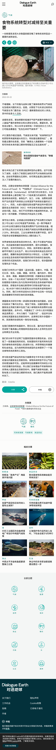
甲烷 (4, 499)
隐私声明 (34, 697)
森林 (41, 669)
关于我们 (6, 697)
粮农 (41, 631)
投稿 (4, 708)
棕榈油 (5, 471)
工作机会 (6, 703)
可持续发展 (18, 432)
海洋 (41, 613)
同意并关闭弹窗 (10, 746)
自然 (14, 613)
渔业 (4, 558)
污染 (14, 650)
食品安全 (38, 432)
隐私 (4, 741)
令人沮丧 (17, 113)
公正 (14, 669)
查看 (7, 728)
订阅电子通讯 (36, 708)
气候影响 (29, 432)
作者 (4, 713)
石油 (31, 558)
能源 (41, 594)
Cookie (14, 741)
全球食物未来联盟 (17, 406)
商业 (14, 631)
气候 (14, 594)
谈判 (31, 527)
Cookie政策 (35, 703)
